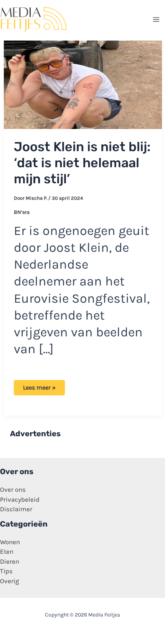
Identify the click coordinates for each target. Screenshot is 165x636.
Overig (9, 581)
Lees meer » (39, 389)
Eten (6, 551)
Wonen (10, 542)
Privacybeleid (20, 499)
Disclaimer (16, 509)
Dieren (9, 561)
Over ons (13, 489)
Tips (6, 571)
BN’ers (22, 212)
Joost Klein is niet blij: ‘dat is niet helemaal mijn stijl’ (82, 163)
